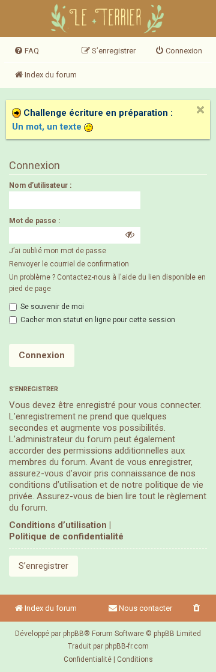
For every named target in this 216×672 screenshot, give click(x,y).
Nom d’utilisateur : (40, 185)
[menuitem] (26, 51)
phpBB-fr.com (127, 646)
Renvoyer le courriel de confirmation (69, 264)
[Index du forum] (108, 20)
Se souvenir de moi (51, 306)
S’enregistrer (43, 565)
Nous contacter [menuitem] (145, 608)
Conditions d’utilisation (58, 525)
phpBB (73, 633)
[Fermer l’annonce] (200, 109)
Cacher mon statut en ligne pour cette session (97, 320)
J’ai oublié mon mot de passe (57, 251)
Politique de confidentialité (66, 536)
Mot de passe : (34, 221)
